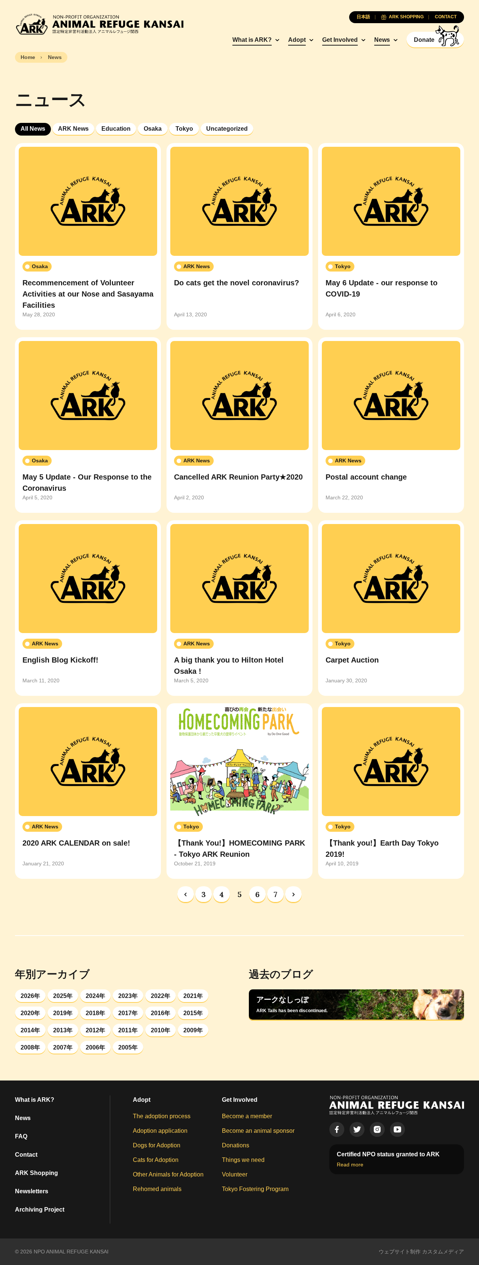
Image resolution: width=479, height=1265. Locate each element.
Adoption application (160, 1131)
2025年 (63, 996)
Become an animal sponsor (258, 1131)
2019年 (63, 1013)
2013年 (63, 1030)
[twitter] (357, 1129)
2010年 (160, 1030)
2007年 (63, 1047)
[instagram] (377, 1129)
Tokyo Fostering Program (255, 1189)
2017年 (128, 1013)
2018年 (95, 1013)
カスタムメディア (443, 1252)
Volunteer (234, 1174)
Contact (26, 1154)
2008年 (30, 1047)
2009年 (193, 1030)
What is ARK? (252, 40)
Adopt (297, 40)
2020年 (30, 1013)
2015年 (193, 1013)
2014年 (30, 1030)
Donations (235, 1145)
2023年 (128, 996)
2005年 (128, 1047)
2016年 (160, 1013)
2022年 (160, 996)
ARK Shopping (36, 1173)
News (382, 40)
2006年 (95, 1047)
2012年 (95, 1030)
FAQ (21, 1136)
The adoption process (161, 1116)
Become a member (247, 1116)
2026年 (30, 996)
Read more (350, 1165)
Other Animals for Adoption (168, 1174)
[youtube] (397, 1129)
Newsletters (31, 1191)
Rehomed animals (157, 1189)
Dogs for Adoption (156, 1145)
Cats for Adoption (156, 1160)
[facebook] (336, 1129)
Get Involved (340, 40)
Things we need (243, 1160)
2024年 (95, 996)
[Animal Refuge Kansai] (99, 24)
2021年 (193, 996)
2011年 (128, 1030)
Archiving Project (39, 1209)
